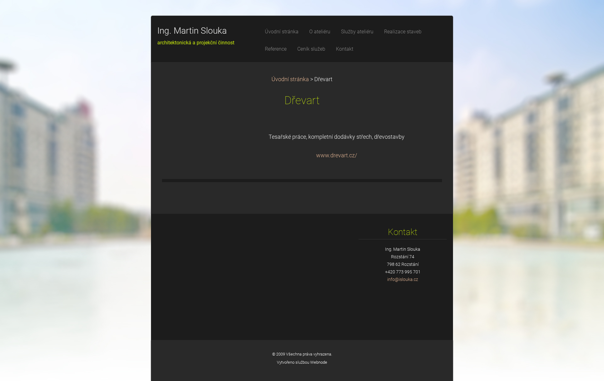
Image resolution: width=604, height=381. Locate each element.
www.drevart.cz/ (336, 155)
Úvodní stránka (290, 79)
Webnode (318, 362)
